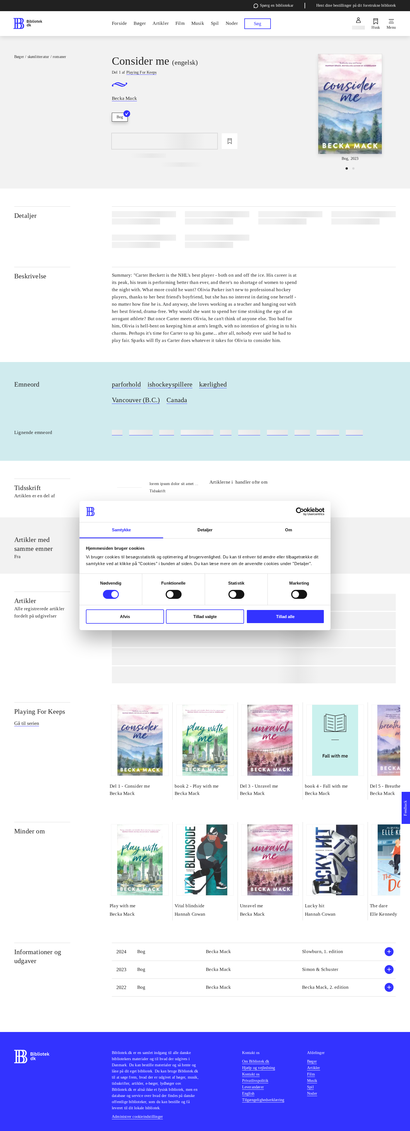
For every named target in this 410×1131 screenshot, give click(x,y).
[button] (254, 952)
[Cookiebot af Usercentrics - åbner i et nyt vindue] (300, 511)
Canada (177, 400)
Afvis (125, 616)
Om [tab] (288, 529)
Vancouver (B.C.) (136, 400)
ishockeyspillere (170, 384)
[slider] (350, 108)
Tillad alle (285, 616)
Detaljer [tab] (205, 529)
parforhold (126, 384)
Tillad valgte (205, 616)
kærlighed (213, 384)
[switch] (174, 594)
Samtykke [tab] (121, 529)
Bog (120, 117)
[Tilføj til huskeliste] (229, 141)
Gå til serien (26, 723)
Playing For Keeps (39, 711)
